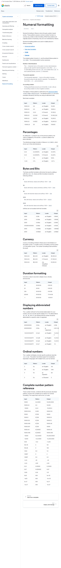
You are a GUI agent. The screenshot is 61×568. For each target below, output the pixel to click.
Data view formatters (30, 49)
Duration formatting (34, 273)
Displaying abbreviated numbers (36, 306)
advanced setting (53, 91)
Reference (57, 11)
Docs (2, 11)
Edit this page (40, 16)
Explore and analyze (7, 16)
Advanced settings (30, 46)
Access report (29, 1)
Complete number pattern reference (38, 386)
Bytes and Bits (31, 168)
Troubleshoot (49, 11)
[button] (26, 29)
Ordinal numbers (32, 351)
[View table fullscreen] (57, 100)
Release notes (40, 11)
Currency (28, 239)
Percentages (30, 132)
